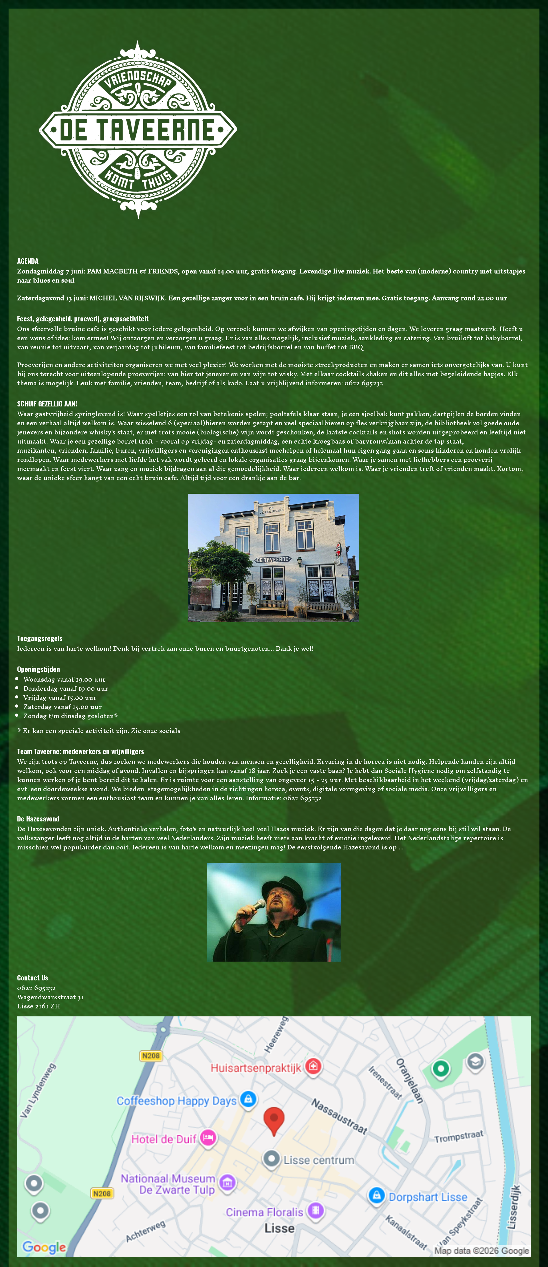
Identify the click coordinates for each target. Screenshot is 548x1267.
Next (525, 558)
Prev (23, 558)
